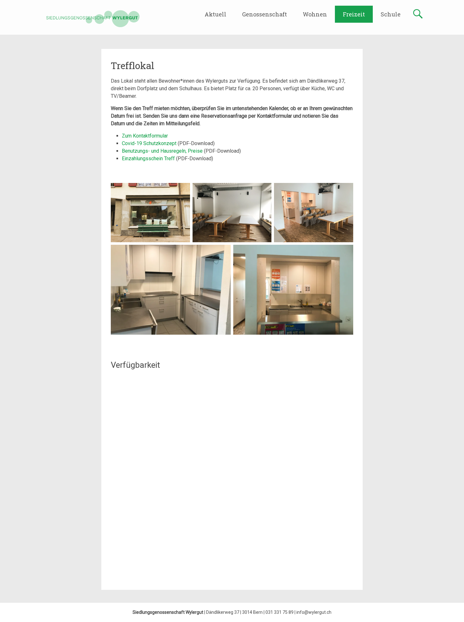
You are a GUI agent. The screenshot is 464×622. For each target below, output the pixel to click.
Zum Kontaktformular (145, 136)
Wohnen (315, 14)
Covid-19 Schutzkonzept (150, 143)
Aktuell (215, 14)
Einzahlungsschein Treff (149, 158)
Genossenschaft (264, 14)
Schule (391, 14)
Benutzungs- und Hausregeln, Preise (163, 151)
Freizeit (354, 14)
